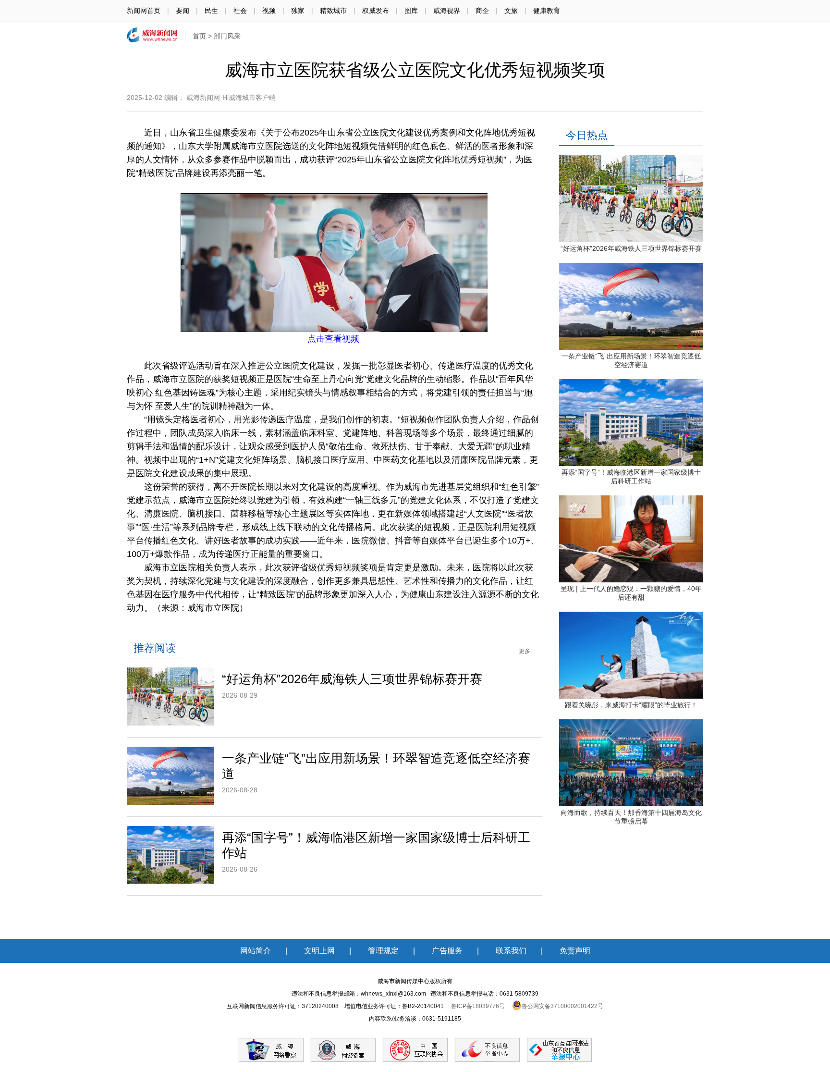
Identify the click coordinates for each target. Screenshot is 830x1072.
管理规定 (383, 951)
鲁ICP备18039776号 (478, 1006)
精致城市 (333, 10)
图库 (411, 10)
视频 (269, 10)
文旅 (511, 10)
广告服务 (447, 951)
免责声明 (575, 951)
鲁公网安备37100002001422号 (562, 1006)
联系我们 (511, 951)
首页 (199, 36)
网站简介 (255, 951)
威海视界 (446, 10)
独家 (298, 10)
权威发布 (375, 10)
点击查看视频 (333, 339)
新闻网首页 (143, 10)
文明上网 (319, 951)
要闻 (182, 10)
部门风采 (227, 36)
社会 (240, 10)
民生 (211, 10)
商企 (482, 10)
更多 (524, 651)
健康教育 (546, 10)
